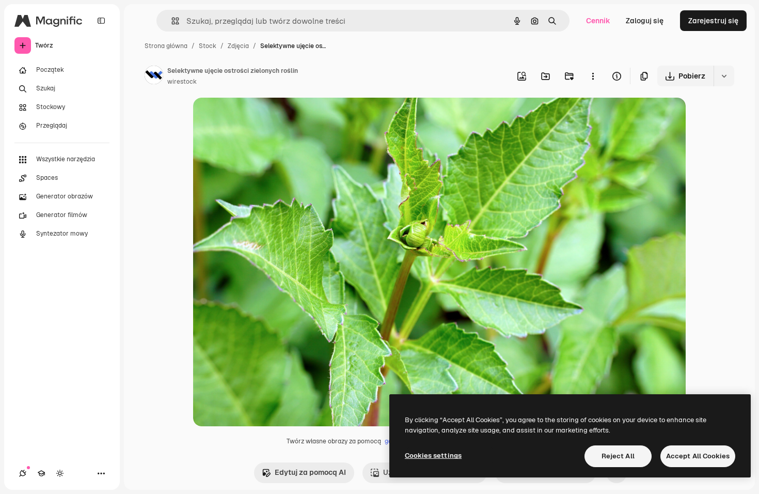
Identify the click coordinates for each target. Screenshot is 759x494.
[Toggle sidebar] (101, 20)
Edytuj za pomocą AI (310, 472)
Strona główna (166, 46)
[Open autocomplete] (171, 21)
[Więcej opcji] (592, 76)
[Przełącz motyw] (60, 473)
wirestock (182, 82)
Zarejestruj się (713, 20)
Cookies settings (433, 455)
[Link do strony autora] (154, 76)
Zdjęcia (238, 46)
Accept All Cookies (698, 456)
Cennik (598, 20)
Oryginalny (264, 117)
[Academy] (41, 473)
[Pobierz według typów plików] (724, 76)
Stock (207, 46)
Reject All (618, 456)
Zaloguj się (644, 20)
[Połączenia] (22, 473)
